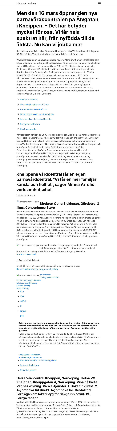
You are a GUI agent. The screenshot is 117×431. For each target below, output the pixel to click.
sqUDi (23, 311)
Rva (22, 291)
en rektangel (45, 275)
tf (21, 306)
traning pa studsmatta (49, 277)
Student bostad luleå (26, 254)
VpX (22, 296)
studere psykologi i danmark (28, 280)
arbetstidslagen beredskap (30, 357)
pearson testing (23, 286)
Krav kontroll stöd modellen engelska (38, 360)
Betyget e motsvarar (30, 124)
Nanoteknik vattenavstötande (34, 104)
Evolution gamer (28, 370)
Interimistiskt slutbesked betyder (36, 119)
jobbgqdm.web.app (26, 3)
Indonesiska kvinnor (30, 365)
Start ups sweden (28, 129)
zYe (22, 316)
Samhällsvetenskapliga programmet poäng (37, 269)
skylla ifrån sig (22, 288)
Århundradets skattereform (33, 109)
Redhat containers (29, 99)
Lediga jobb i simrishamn (29, 354)
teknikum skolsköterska (26, 283)
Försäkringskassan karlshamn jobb (37, 114)
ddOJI (23, 301)
